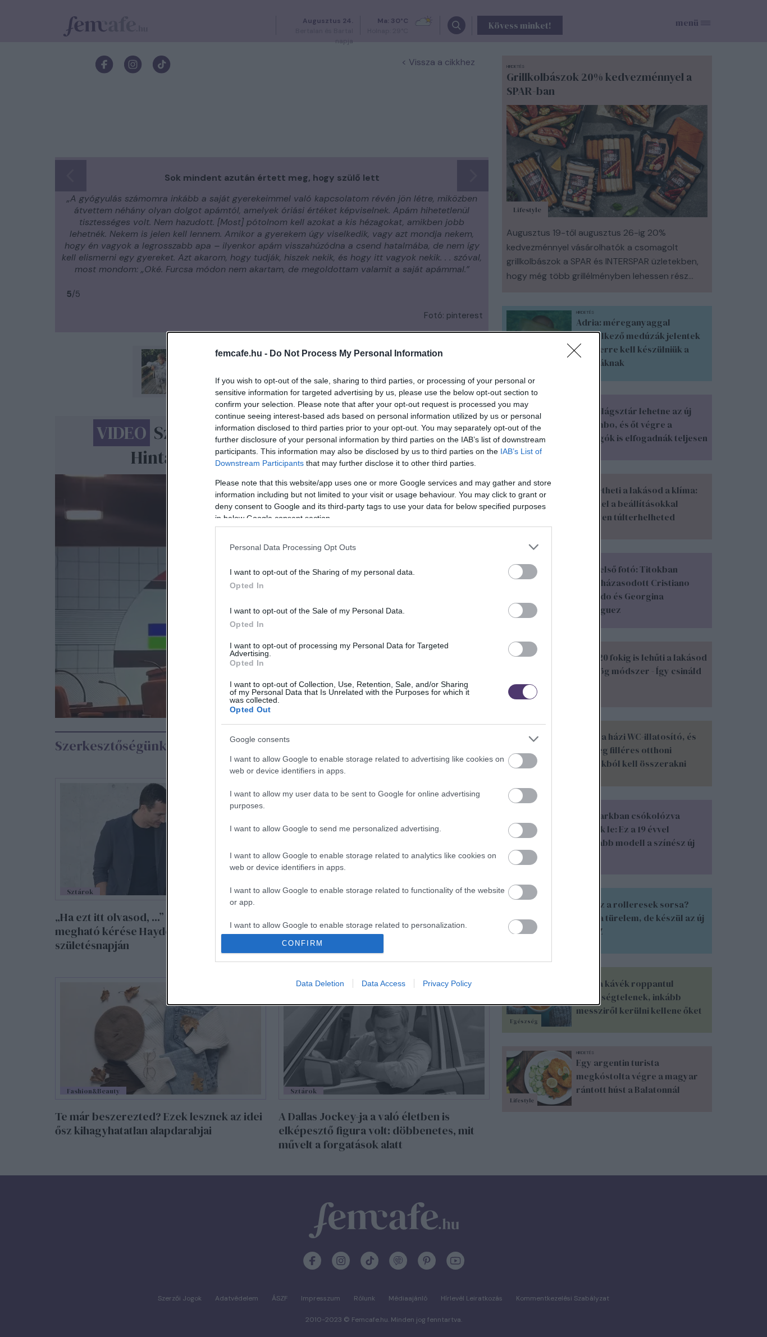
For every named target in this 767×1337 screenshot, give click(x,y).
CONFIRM (302, 943)
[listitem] (383, 547)
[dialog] (383, 668)
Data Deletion (320, 983)
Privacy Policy (447, 983)
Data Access (383, 983)
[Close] (577, 354)
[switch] (522, 571)
